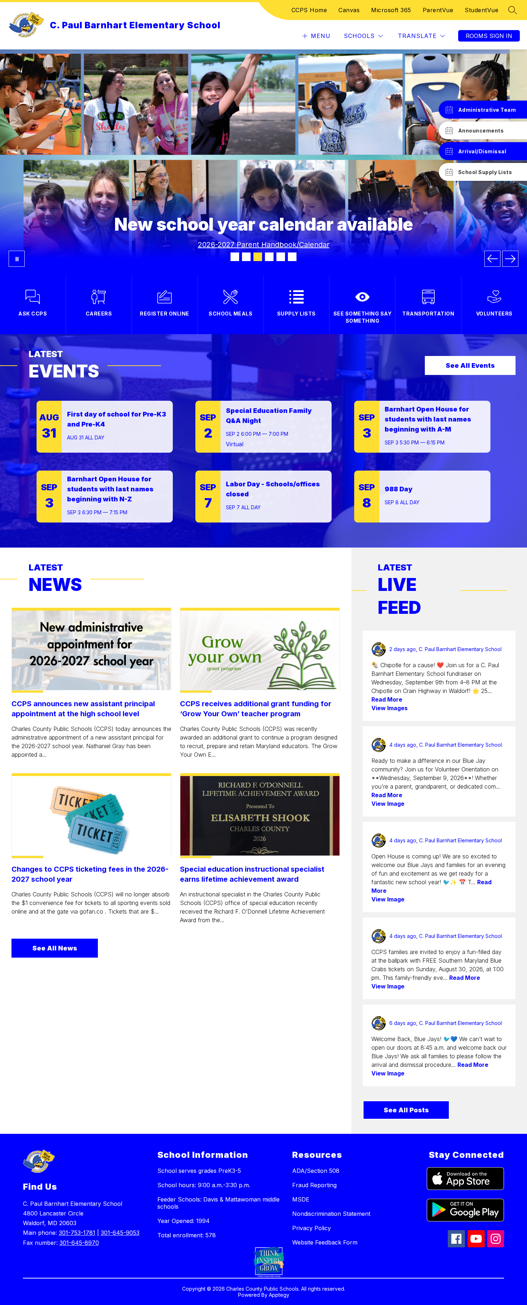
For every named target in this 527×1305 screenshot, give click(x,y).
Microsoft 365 (391, 10)
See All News (54, 948)
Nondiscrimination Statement (331, 1213)
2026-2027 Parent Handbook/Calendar (263, 244)
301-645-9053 (120, 1232)
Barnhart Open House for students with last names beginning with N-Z (110, 489)
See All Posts (406, 1110)
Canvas (349, 10)
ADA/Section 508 (316, 1170)
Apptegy (279, 1295)
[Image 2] (246, 256)
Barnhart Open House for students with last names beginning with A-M (428, 419)
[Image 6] (292, 256)
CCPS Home (309, 10)
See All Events (470, 365)
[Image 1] (235, 256)
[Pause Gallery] (17, 259)
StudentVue (481, 10)
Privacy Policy (311, 1228)
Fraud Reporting (314, 1185)
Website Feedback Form (324, 1242)
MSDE (300, 1199)
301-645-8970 (79, 1242)
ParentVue (438, 10)
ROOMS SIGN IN (489, 35)
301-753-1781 (77, 1232)
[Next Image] (510, 259)
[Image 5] (280, 256)
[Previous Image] (492, 259)
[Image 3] (257, 256)
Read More (386, 699)
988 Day (398, 489)
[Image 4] (269, 256)
